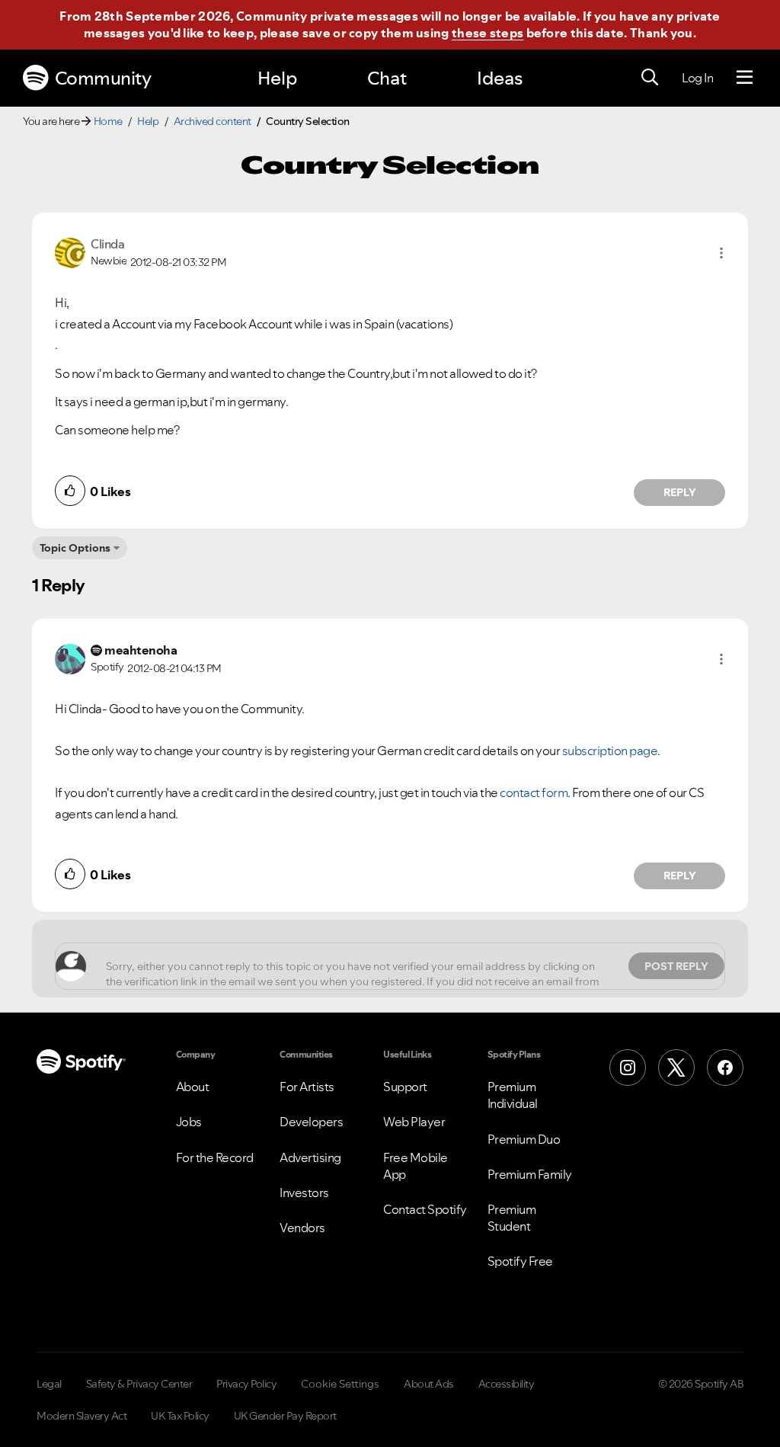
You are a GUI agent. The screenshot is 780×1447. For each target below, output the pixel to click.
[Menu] (744, 77)
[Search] (650, 78)
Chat (387, 78)
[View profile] (70, 251)
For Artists (307, 1086)
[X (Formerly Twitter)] (676, 1067)
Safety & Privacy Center (139, 1384)
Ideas (500, 78)
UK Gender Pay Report (285, 1416)
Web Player (414, 1121)
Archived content (212, 121)
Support (405, 1086)
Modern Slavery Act (81, 1416)
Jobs (189, 1121)
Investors (304, 1192)
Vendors (302, 1227)
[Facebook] (725, 1067)
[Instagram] (627, 1067)
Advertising (310, 1157)
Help (277, 78)
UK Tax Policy (180, 1416)
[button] (721, 253)
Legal (49, 1384)
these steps (487, 32)
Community (103, 78)
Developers (311, 1121)
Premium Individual (513, 1095)
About (192, 1086)
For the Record (215, 1157)
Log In (697, 77)
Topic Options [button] (75, 547)
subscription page (610, 750)
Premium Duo (524, 1139)
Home (108, 121)
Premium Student (512, 1217)
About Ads (429, 1384)
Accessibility (506, 1384)
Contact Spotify (425, 1209)
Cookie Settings (340, 1384)
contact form (533, 792)
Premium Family (530, 1174)
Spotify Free (520, 1261)
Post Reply (676, 966)
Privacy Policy (246, 1384)
